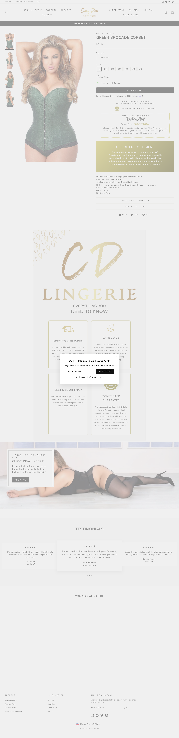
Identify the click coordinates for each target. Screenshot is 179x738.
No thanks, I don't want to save (89, 377)
